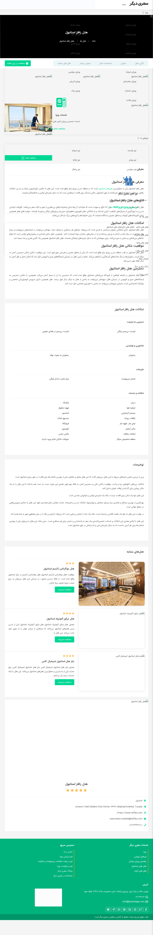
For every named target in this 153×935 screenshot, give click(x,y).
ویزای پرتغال (131, 43)
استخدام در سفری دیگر (62, 875)
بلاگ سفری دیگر (141, 266)
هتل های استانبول (113, 227)
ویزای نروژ (76, 34)
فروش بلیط (143, 258)
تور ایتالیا (76, 160)
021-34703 (140, 897)
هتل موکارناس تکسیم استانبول (58, 569)
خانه (124, 4)
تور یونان (132, 160)
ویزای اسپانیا (131, 72)
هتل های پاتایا (142, 242)
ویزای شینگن (131, 25)
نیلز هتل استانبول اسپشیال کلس (58, 661)
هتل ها (145, 216)
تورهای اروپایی (140, 856)
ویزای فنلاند (131, 100)
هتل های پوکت (142, 250)
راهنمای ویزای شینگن (137, 861)
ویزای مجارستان (129, 81)
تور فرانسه (132, 150)
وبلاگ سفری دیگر (65, 871)
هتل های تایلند (142, 227)
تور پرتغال (76, 169)
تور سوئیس (131, 169)
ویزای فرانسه (130, 53)
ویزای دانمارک (130, 90)
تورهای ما (144, 138)
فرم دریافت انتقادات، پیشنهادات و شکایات (55, 861)
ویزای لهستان (130, 34)
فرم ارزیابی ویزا (66, 856)
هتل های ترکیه (127, 227)
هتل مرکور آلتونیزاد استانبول (60, 619)
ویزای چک (75, 90)
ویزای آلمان (75, 43)
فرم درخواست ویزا (64, 866)
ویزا (146, 12)
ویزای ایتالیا (75, 53)
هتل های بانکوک (141, 235)
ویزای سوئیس (74, 72)
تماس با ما (144, 274)
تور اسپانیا (76, 150)
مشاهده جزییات (64, 589)
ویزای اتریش (74, 81)
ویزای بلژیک (75, 25)
